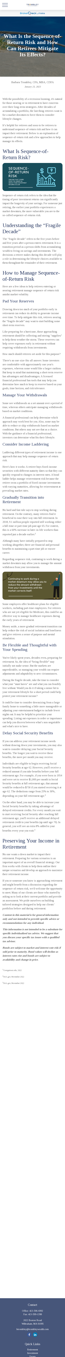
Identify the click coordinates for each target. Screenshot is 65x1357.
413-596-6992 (36, 1311)
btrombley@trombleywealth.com (32, 1329)
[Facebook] (29, 1334)
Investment (32, 1353)
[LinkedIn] (35, 1334)
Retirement (32, 1349)
